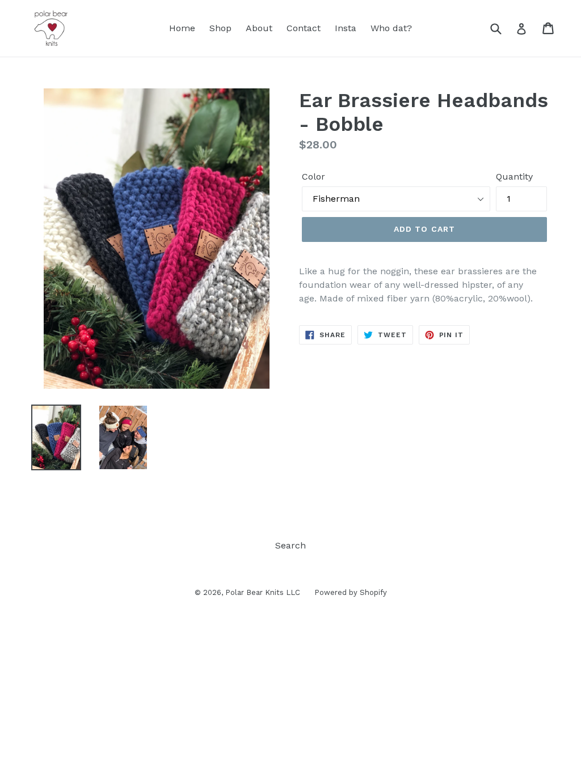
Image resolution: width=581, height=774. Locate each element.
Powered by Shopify (350, 592)
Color (313, 176)
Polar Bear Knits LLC (262, 592)
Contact (304, 28)
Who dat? (391, 28)
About (259, 28)
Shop (220, 28)
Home (182, 28)
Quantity (514, 176)
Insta (345, 28)
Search (290, 545)
